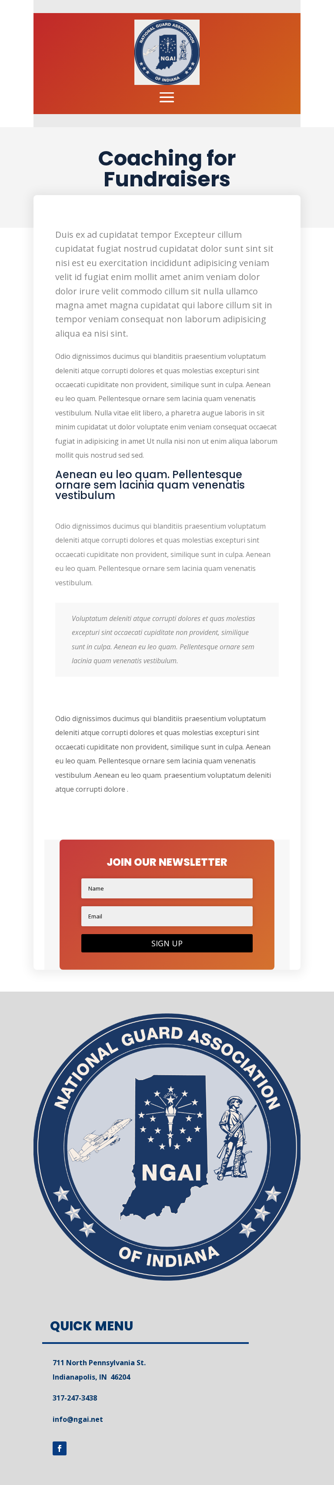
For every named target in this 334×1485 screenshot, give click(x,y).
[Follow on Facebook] (60, 1448)
